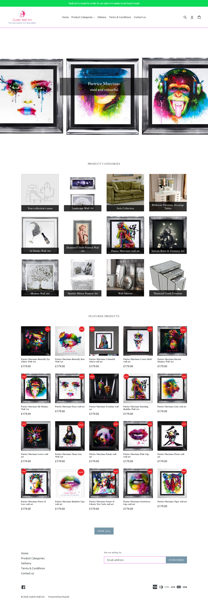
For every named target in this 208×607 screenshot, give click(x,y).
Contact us (140, 17)
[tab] (99, 140)
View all (104, 531)
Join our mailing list (112, 552)
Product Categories (82, 17)
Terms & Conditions (120, 17)
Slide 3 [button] (105, 140)
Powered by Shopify (58, 596)
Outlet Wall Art (37, 596)
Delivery (102, 17)
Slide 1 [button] (99, 140)
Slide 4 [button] (108, 140)
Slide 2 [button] (102, 140)
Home (65, 17)
